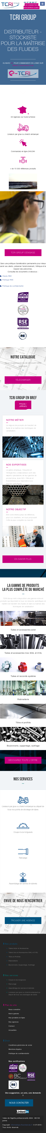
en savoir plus (22, 559)
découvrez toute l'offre (23, 760)
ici (12, 63)
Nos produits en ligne (17, 1018)
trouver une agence (23, 920)
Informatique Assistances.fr (22, 1125)
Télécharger (23, 380)
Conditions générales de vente (20, 1045)
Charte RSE (7, 276)
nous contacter (19, 1103)
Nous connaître (14, 1009)
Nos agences (14, 1022)
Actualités (13, 1030)
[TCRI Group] (11, 4)
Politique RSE (7, 280)
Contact (12, 1026)
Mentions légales (15, 1049)
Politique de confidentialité (12, 286)
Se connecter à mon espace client (31, 6)
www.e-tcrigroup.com (23, 65)
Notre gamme (14, 1013)
